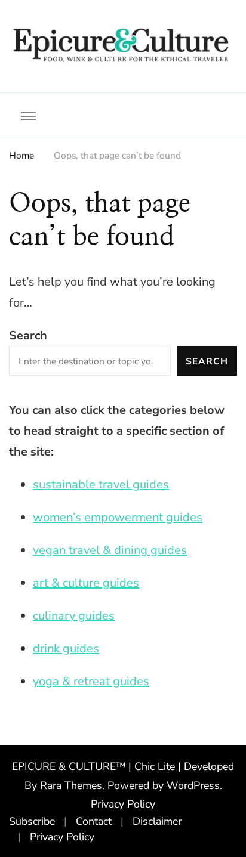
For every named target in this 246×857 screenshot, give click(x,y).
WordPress (193, 785)
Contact (94, 821)
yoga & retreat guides (91, 681)
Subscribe (32, 821)
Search (28, 335)
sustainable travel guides (101, 485)
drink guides (66, 649)
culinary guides (74, 616)
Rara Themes (71, 785)
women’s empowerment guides (117, 517)
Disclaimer (157, 821)
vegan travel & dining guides (110, 550)
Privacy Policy (123, 804)
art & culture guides (86, 583)
